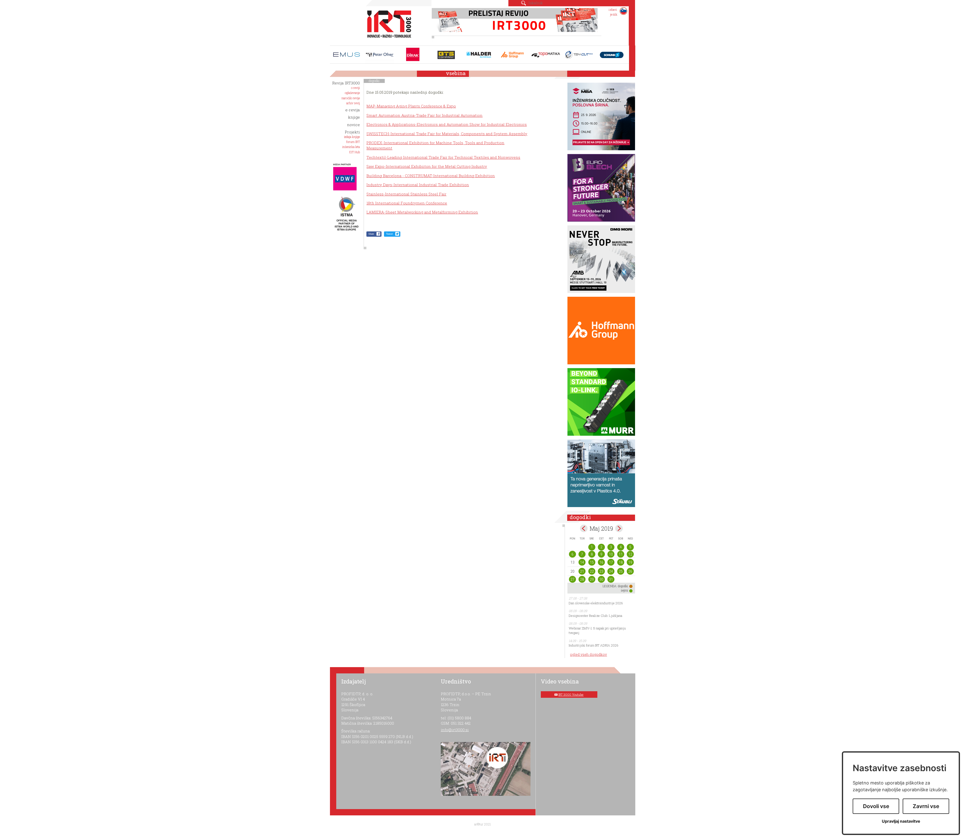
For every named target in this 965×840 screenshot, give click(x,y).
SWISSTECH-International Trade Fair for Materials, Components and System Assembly (446, 133)
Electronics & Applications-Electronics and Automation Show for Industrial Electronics (446, 124)
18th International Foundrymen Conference (406, 203)
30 (601, 579)
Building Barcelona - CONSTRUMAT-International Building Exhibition (430, 175)
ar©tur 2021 (482, 824)
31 (611, 579)
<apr (584, 528)
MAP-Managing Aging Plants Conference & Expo (411, 106)
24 (611, 571)
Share (371, 233)
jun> (619, 528)
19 (630, 562)
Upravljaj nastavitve (901, 821)
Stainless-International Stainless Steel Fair (406, 193)
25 (621, 571)
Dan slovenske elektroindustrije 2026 (596, 603)
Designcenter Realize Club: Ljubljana (595, 615)
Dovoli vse (876, 806)
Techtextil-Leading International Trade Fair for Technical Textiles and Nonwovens (443, 157)
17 (611, 562)
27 (572, 579)
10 (611, 554)
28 (582, 579)
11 (621, 554)
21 (582, 571)
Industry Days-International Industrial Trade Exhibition (417, 184)
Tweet (389, 233)
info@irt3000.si (455, 729)
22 (592, 571)
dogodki (374, 81)
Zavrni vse (926, 806)
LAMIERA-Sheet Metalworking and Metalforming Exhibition (422, 212)
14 (582, 562)
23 (601, 571)
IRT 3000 (387, 24)
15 (592, 562)
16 (601, 562)
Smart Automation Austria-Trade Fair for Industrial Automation (424, 115)
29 (592, 579)
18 (621, 562)
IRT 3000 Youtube (571, 694)
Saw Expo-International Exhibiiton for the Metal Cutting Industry (426, 166)
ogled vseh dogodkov (588, 654)
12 (630, 554)
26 (630, 571)
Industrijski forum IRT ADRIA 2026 (593, 645)
